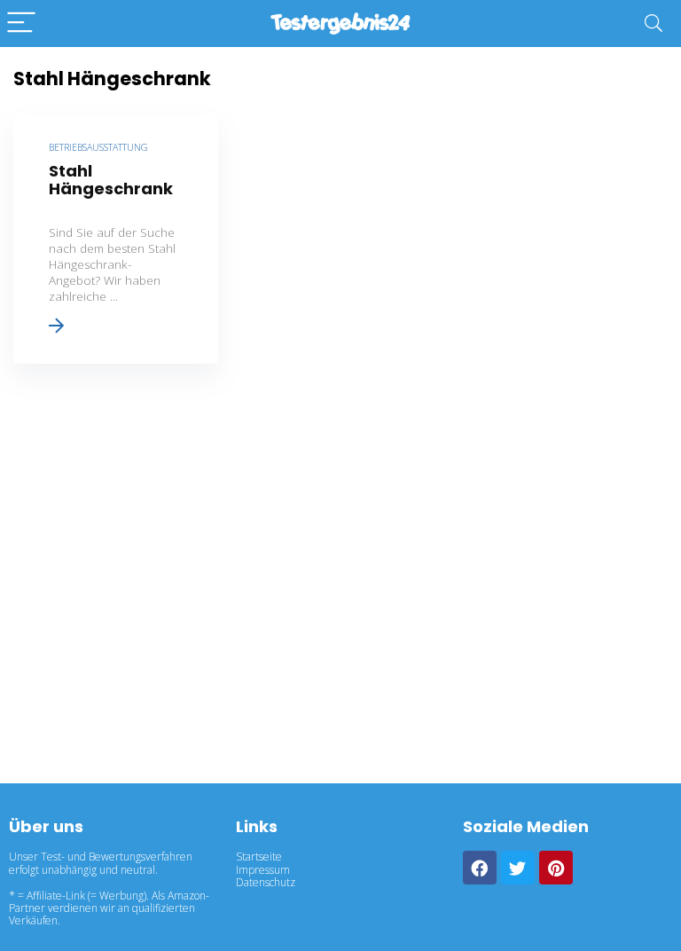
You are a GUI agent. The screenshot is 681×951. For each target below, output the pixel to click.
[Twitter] (518, 867)
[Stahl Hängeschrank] (115, 239)
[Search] (653, 23)
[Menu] (21, 23)
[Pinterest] (556, 867)
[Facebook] (480, 867)
